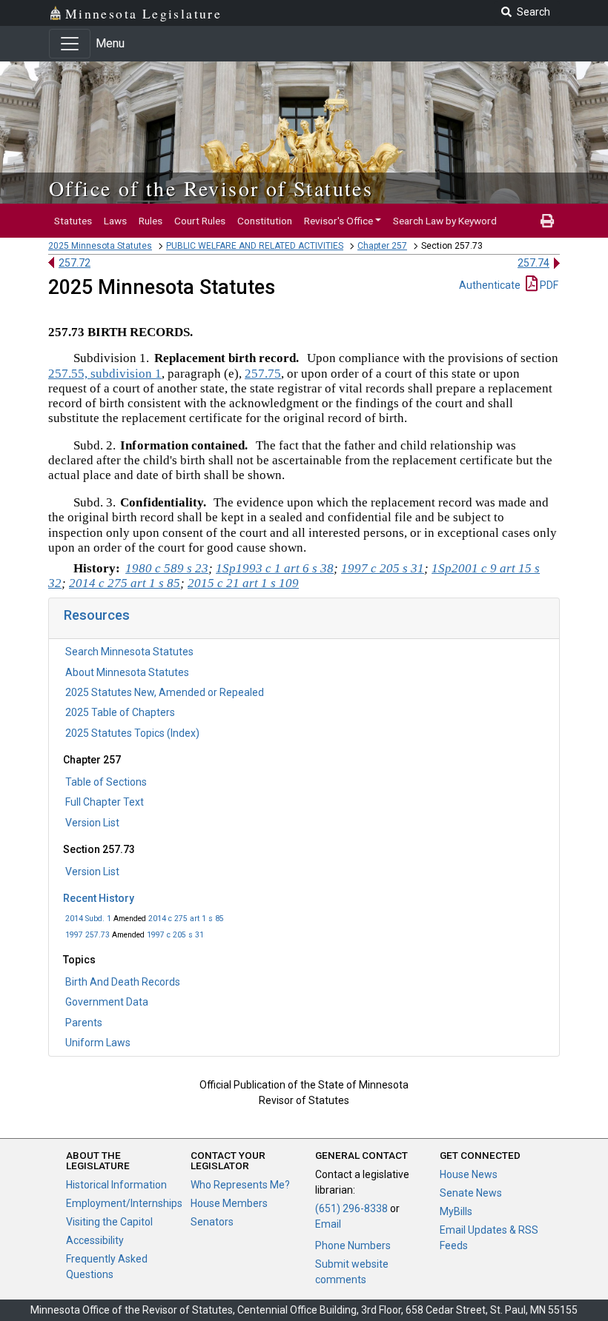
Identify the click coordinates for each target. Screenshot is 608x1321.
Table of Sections (106, 782)
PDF (548, 285)
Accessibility (95, 1240)
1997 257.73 (87, 935)
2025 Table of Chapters (120, 712)
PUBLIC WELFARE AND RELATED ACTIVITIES (254, 246)
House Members (229, 1203)
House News (469, 1174)
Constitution (264, 221)
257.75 (263, 374)
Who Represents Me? (240, 1185)
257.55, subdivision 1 (105, 374)
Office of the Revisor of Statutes (211, 188)
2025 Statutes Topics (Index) (132, 733)
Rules (150, 221)
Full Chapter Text (104, 802)
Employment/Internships (124, 1203)
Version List (92, 823)
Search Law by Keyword (445, 221)
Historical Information (116, 1185)
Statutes (73, 221)
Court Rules (199, 221)
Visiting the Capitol (109, 1222)
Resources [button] (97, 615)
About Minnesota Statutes (127, 672)
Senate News (471, 1193)
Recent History (98, 898)
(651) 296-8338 (351, 1208)
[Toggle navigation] (69, 43)
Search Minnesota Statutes (129, 652)
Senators (212, 1222)
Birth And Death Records (122, 982)
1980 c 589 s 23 (166, 568)
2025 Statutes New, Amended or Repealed (164, 692)
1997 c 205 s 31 (175, 935)
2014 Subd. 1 (88, 918)
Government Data (106, 1002)
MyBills (456, 1211)
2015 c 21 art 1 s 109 (243, 583)
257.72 (74, 263)
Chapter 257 (382, 246)
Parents (83, 1023)
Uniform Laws (97, 1043)
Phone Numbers (353, 1245)
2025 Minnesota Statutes (100, 246)
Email (328, 1224)
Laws (115, 221)
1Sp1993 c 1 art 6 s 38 (275, 568)
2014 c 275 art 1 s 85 (186, 918)
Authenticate (490, 285)
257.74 (533, 263)
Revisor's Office (338, 221)
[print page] (547, 221)
